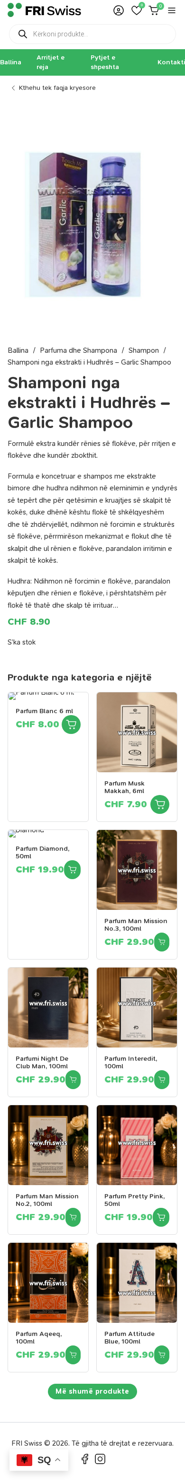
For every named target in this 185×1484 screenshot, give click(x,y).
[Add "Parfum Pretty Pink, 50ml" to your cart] (161, 1217)
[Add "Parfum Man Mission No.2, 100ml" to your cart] (73, 1217)
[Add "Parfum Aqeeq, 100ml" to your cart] (73, 1355)
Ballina (10, 62)
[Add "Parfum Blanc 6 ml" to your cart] (71, 724)
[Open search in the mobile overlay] (92, 34)
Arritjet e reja (51, 62)
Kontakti (171, 62)
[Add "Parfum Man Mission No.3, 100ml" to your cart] (162, 942)
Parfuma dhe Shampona (78, 350)
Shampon (144, 350)
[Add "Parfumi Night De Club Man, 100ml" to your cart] (73, 1079)
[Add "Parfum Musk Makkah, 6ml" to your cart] (160, 804)
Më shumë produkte (93, 1391)
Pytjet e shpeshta (105, 62)
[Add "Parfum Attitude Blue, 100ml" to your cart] (162, 1355)
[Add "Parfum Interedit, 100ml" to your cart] (162, 1079)
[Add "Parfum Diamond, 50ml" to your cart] (72, 869)
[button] (136, 10)
